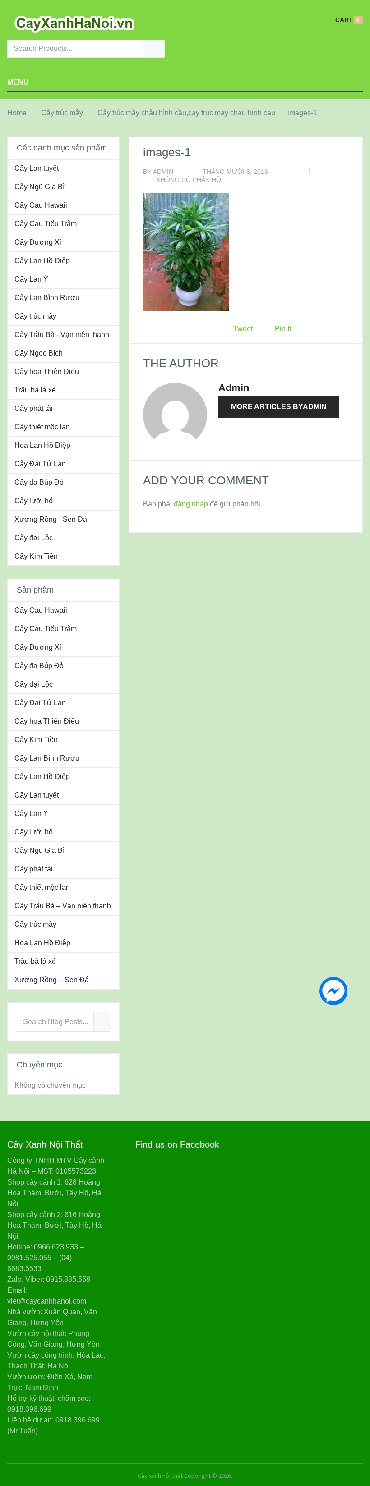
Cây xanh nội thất (160, 1476)
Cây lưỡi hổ (33, 501)
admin (163, 171)
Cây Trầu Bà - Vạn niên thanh (61, 334)
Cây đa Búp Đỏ (39, 482)
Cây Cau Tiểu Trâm (45, 224)
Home (17, 113)
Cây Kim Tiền (36, 556)
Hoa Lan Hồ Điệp (42, 445)
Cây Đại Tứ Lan (40, 464)
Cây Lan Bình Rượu (46, 297)
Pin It (283, 329)
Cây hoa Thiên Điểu (46, 371)
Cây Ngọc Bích (38, 353)
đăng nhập (191, 504)
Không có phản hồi (190, 179)
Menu (18, 82)
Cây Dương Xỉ (37, 242)
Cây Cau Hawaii (40, 205)
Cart (344, 20)
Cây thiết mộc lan (42, 427)
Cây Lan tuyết (36, 168)
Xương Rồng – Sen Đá (51, 980)
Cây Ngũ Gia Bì (39, 187)
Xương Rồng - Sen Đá (50, 519)
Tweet (243, 329)
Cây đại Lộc (33, 538)
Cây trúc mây (62, 113)
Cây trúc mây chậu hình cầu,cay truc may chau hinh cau (186, 113)
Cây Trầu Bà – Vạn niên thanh (62, 906)
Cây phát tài (33, 408)
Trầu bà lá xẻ (35, 390)
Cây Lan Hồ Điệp (42, 260)
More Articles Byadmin (279, 406)
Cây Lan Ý (31, 279)
